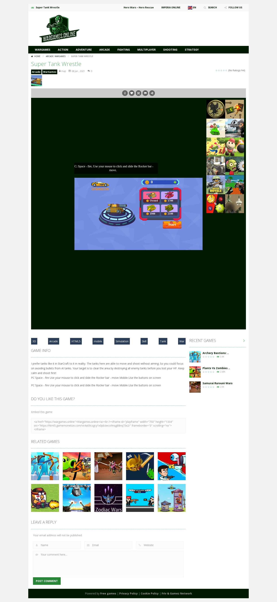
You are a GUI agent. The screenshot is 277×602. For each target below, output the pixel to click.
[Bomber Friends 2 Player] (234, 146)
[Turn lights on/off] (125, 93)
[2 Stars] (219, 70)
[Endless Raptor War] (234, 203)
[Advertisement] (177, 22)
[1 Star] (216, 70)
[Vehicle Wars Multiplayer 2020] (234, 184)
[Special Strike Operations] (215, 165)
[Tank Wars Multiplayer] (215, 128)
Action (63, 49)
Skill (144, 341)
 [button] (145, 93)
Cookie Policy (150, 593)
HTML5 (75, 341)
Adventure (84, 49)
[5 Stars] (226, 70)
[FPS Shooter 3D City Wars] (234, 128)
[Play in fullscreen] (138, 93)
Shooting (170, 49)
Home (37, 56)
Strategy (192, 49)
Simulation (122, 341)
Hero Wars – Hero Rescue (139, 7)
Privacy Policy (128, 593)
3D (34, 341)
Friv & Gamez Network (177, 593)
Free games (108, 593)
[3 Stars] (221, 70)
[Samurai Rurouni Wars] (195, 387)
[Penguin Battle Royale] (215, 184)
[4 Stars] (224, 70)
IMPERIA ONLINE (170, 7)
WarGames (42, 49)
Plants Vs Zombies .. (216, 368)
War (181, 341)
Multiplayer (146, 49)
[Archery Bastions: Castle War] (195, 356)
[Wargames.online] (59, 28)
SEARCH (212, 7)
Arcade (104, 49)
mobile (98, 341)
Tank (163, 341)
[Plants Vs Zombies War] (195, 371)
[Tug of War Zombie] (234, 165)
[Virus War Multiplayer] (215, 203)
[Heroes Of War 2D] (215, 109)
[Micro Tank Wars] (234, 109)
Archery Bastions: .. (216, 353)
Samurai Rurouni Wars (218, 383)
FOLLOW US (235, 7)
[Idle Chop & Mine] (215, 146)
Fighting (123, 49)
